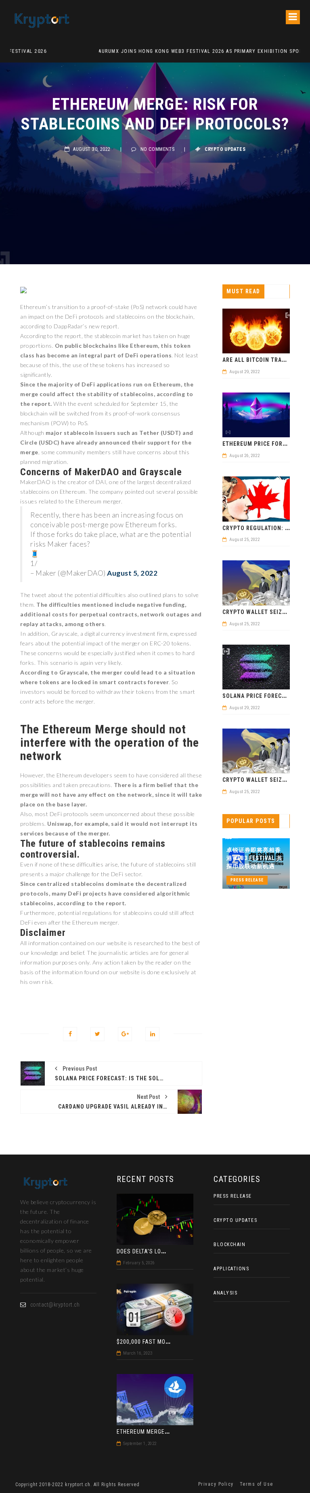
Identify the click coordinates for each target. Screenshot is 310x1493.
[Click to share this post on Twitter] (97, 1034)
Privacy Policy (216, 1484)
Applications (231, 1268)
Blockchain (229, 1244)
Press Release (247, 880)
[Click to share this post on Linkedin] (152, 1034)
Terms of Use (256, 1484)
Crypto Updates (225, 149)
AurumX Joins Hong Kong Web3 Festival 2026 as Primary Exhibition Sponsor (117, 51)
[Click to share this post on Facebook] (70, 1034)
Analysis (225, 1292)
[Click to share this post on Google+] (125, 1034)
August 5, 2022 (132, 573)
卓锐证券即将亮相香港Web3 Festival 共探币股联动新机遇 (254, 858)
